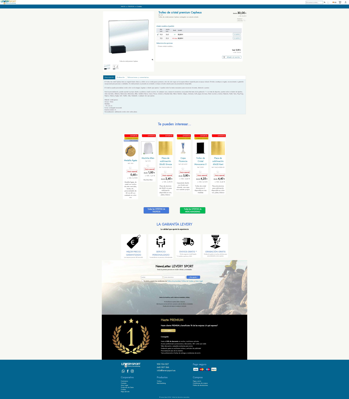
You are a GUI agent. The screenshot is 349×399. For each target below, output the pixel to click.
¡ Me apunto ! (193, 277)
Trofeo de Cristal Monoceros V (200, 161)
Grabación (121, 77)
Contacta (123, 383)
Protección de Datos (127, 387)
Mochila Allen (148, 158)
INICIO (123, 6)
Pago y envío (197, 381)
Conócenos (124, 381)
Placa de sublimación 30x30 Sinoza (165, 161)
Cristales (139, 6)
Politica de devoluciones (200, 385)
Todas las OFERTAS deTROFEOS (156, 210)
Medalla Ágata (130, 160)
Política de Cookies (187, 281)
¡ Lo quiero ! (168, 331)
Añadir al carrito (233, 57)
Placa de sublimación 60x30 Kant (218, 161)
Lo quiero (237, 34)
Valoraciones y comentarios (138, 77)
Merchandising (161, 383)
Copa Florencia (183, 160)
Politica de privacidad (173, 281)
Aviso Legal (199, 281)
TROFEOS (131, 6)
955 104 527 (163, 364)
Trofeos (159, 381)
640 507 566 (163, 367)
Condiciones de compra (200, 383)
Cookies (123, 389)
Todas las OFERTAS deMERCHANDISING (192, 210)
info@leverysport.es (166, 370)
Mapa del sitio (125, 392)
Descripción (109, 77)
